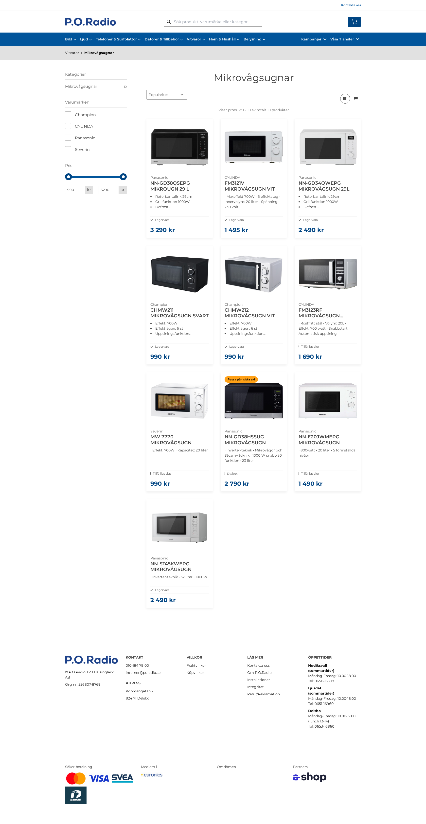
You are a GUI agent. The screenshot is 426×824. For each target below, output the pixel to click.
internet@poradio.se (143, 672)
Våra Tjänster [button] (342, 39)
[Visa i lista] (356, 99)
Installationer (258, 680)
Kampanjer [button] (311, 39)
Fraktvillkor (196, 665)
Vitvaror (194, 39)
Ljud (84, 39)
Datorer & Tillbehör (162, 39)
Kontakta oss (351, 5)
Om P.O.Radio (259, 672)
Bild (68, 39)
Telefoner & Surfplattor (116, 39)
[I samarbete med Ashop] (309, 777)
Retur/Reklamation (263, 694)
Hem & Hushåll (222, 39)
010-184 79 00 (137, 665)
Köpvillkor (195, 672)
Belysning (253, 39)
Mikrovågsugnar (99, 53)
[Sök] (169, 22)
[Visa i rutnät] (345, 99)
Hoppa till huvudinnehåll (210, 6)
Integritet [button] (255, 687)
